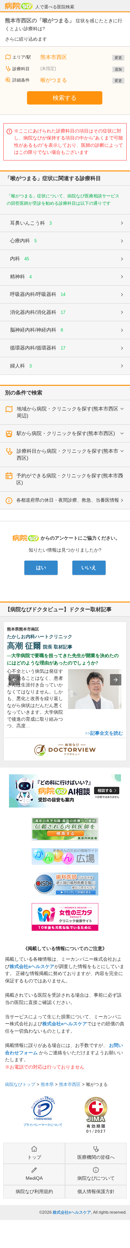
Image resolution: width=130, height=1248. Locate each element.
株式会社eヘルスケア (32, 966)
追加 (118, 69)
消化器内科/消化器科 (37, 312)
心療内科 (23, 240)
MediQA (34, 1178)
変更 (118, 58)
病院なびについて (96, 1178)
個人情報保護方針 (96, 1191)
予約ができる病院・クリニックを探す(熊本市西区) (69, 479)
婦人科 (21, 366)
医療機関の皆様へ (96, 1157)
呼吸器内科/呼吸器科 (37, 294)
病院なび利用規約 (34, 1191)
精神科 (21, 276)
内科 (19, 258)
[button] (14, 679)
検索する (65, 98)
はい (41, 567)
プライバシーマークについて (42, 1124)
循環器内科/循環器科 (37, 348)
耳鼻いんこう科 (31, 223)
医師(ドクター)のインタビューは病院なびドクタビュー (126, 741)
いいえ (88, 567)
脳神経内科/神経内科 (36, 330)
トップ (34, 1157)
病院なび (19, 6)
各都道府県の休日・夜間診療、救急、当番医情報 (67, 500)
